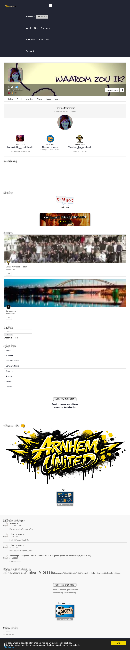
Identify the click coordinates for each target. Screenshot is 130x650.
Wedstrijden (19, 573)
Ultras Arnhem (91, 573)
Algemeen (81, 573)
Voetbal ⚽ (31, 28)
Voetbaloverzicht (12, 361)
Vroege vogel (80, 144)
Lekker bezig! (50, 144)
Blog (55, 573)
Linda (11, 87)
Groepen (9, 355)
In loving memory (17, 534)
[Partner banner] (65, 504)
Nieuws (29, 17)
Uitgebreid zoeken (11, 338)
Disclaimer (14, 523)
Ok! (118, 642)
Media (106, 573)
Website (118, 573)
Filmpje (73, 573)
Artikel (10, 573)
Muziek (29, 40)
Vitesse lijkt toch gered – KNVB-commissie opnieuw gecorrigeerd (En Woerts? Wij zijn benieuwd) (50, 556)
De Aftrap (42, 40)
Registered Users (16, 90)
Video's (44, 28)
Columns (9, 371)
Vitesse (46, 572)
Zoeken (9, 335)
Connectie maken (112, 90)
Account (30, 51)
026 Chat (9, 382)
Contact (8, 387)
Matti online (20, 144)
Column (112, 573)
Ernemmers (11, 311)
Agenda (8, 376)
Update (60, 573)
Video (5, 573)
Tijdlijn (41, 17)
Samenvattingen (12, 366)
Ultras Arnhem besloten (16, 267)
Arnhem (31, 572)
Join (8, 273)
